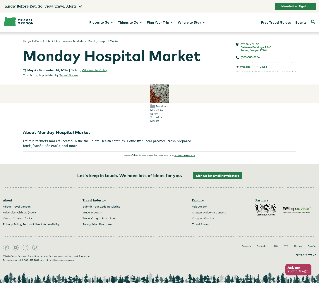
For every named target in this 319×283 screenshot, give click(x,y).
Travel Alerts (200, 224)
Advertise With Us (19, 212)
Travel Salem (68, 75)
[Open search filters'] (313, 22)
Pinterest (35, 248)
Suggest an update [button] (184, 155)
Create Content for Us (17, 218)
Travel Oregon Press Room (100, 218)
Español (312, 246)
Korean (298, 246)
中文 (286, 246)
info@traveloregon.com (61, 260)
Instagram (25, 248)
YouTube (16, 248)
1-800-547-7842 (30, 260)
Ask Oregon (199, 206)
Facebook (6, 248)
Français (246, 246)
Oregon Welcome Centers (209, 212)
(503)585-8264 (250, 57)
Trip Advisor (297, 210)
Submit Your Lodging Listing (101, 206)
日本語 (274, 246)
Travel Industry (92, 212)
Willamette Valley (94, 70)
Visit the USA (265, 210)
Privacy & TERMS (306, 255)
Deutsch (261, 246)
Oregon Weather (203, 218)
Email (263, 66)
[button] (298, 270)
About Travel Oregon (17, 206)
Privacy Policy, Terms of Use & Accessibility (31, 224)
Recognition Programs (97, 224)
